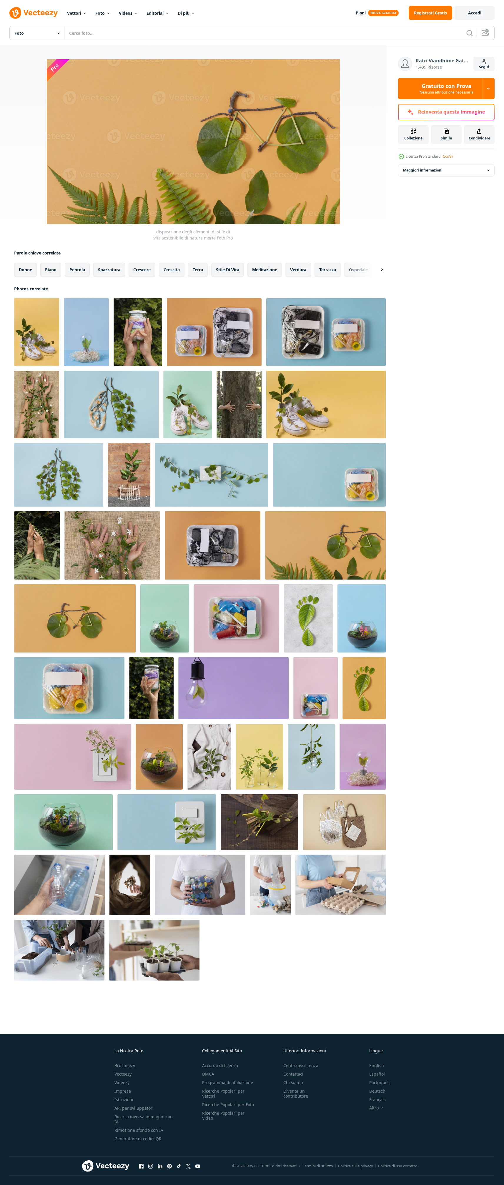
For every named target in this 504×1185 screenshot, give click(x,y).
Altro (374, 1108)
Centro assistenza (300, 1065)
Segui (484, 66)
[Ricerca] (469, 32)
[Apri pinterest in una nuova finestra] (169, 1166)
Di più (183, 13)
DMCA (208, 1074)
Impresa (122, 1091)
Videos (125, 13)
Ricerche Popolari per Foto (228, 1104)
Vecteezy (123, 1074)
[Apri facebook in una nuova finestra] (141, 1166)
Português (379, 1082)
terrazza (327, 269)
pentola (77, 269)
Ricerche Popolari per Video (223, 1115)
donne (25, 269)
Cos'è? (448, 156)
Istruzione (124, 1099)
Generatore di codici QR (138, 1138)
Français (377, 1099)
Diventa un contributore (295, 1093)
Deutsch (377, 1091)
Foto (100, 13)
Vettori (74, 13)
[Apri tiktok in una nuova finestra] (179, 1166)
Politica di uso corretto (397, 1166)
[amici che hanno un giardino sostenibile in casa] (154, 950)
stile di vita (227, 269)
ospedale (358, 269)
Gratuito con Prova (446, 88)
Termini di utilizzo (318, 1166)
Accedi (474, 13)
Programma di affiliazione (227, 1082)
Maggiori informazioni (423, 170)
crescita (172, 269)
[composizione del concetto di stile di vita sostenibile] (344, 822)
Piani (361, 13)
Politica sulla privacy (355, 1166)
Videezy (121, 1082)
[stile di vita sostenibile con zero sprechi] (59, 885)
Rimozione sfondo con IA (138, 1130)
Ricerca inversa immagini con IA (143, 1119)
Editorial (155, 13)
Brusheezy (124, 1065)
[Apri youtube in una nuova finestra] (197, 1166)
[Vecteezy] (33, 13)
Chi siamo (293, 1082)
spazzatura (109, 269)
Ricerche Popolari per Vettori (223, 1093)
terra (198, 269)
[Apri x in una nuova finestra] (188, 1166)
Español (377, 1074)
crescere (142, 269)
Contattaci (293, 1074)
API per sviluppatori (134, 1108)
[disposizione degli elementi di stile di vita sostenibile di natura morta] (36, 332)
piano (50, 269)
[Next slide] (376, 270)
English (376, 1065)
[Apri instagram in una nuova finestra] (150, 1166)
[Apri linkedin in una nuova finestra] (160, 1166)
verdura (298, 269)
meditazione (264, 269)
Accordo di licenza (220, 1065)
